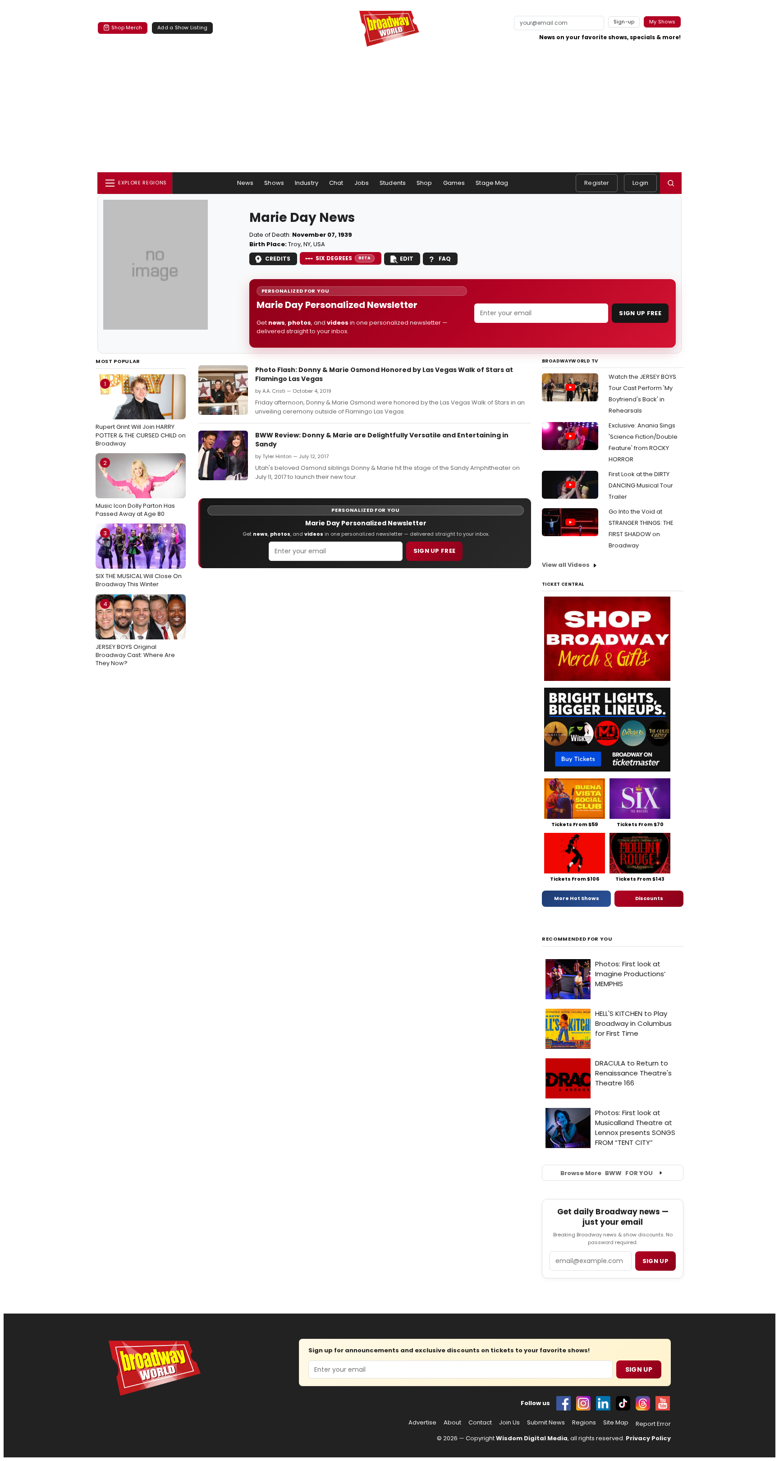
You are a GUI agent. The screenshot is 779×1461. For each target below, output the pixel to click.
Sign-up (624, 21)
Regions (584, 1423)
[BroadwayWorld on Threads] (643, 1403)
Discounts (649, 898)
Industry (306, 183)
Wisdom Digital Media (532, 1438)
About (452, 1423)
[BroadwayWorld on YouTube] (663, 1403)
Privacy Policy (648, 1438)
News (245, 183)
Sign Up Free (640, 313)
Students (393, 183)
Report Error (653, 1424)
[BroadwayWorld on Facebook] (563, 1403)
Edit (406, 258)
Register (596, 183)
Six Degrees (343, 258)
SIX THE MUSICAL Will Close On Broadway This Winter (139, 558)
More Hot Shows (576, 898)
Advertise (422, 1423)
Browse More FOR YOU (606, 1173)
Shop (424, 183)
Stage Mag (492, 183)
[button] (671, 183)
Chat (336, 183)
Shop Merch (126, 27)
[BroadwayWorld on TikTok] (623, 1403)
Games (454, 183)
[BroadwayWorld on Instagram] (583, 1403)
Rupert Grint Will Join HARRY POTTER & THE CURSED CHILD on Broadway (141, 413)
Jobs (361, 183)
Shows (274, 183)
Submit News (546, 1423)
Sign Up (638, 1369)
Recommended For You (577, 939)
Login (640, 183)
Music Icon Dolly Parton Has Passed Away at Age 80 (135, 488)
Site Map (615, 1423)
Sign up (655, 1261)
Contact (480, 1423)
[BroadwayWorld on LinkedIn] (603, 1403)
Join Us (509, 1423)
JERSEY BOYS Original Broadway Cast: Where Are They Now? (135, 633)
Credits (277, 258)
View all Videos (566, 565)
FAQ (445, 258)
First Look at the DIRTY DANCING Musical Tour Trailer (641, 485)
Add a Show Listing (182, 27)
